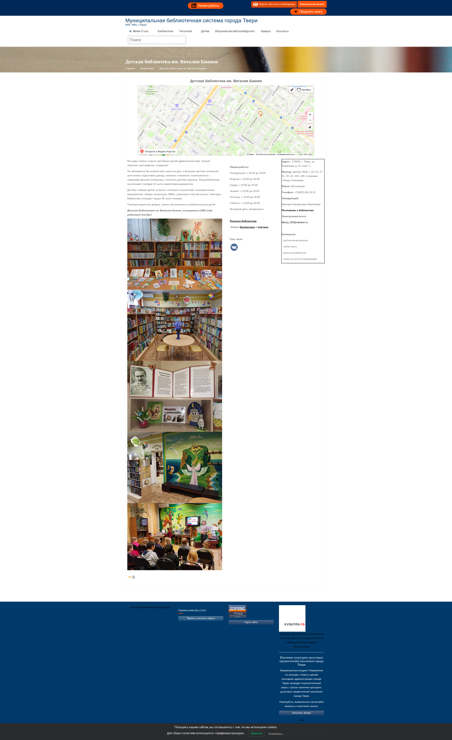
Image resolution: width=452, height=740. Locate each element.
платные (263, 227)
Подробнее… (276, 733)
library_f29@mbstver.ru (295, 222)
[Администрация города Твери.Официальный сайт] (133, 624)
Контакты (282, 31)
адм (301, 719)
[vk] (241, 4)
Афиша (265, 31)
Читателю (185, 31)
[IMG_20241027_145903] (174, 396)
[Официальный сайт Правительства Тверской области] (175, 624)
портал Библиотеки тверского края (150, 607)
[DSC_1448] (174, 254)
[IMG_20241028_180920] (174, 467)
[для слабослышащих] (248, 4)
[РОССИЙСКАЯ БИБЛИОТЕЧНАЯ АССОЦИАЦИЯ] (165, 624)
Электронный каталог (312, 4)
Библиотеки (165, 31)
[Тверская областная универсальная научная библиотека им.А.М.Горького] (154, 624)
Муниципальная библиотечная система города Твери (191, 20)
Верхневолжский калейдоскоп (235, 31)
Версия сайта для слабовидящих (276, 4)
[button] (136, 31)
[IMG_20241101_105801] (174, 536)
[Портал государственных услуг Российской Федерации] (144, 624)
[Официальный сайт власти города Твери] (197, 624)
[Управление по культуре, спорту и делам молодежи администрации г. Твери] (186, 624)
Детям (205, 31)
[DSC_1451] (174, 325)
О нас (145, 31)
